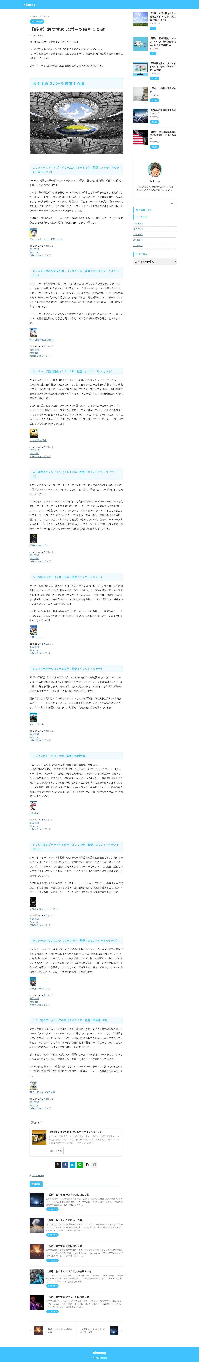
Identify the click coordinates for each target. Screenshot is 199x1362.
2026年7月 (138, 229)
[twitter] (58, 1165)
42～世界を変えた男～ (41, 339)
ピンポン (34, 812)
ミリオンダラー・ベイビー (44, 908)
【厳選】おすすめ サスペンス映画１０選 (67, 1194)
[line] (80, 1165)
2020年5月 (138, 234)
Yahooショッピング (40, 255)
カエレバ (48, 245)
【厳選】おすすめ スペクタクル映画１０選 (68, 1271)
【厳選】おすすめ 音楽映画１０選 (64, 1245)
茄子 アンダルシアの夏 (42, 1092)
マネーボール (37, 724)
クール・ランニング (40, 988)
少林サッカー (37, 637)
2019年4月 (138, 245)
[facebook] (65, 1165)
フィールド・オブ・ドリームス (46, 239)
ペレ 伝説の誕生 (38, 440)
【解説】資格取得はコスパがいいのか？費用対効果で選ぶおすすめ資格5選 (163, 41)
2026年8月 (138, 223)
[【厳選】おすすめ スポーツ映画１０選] (72, 1165)
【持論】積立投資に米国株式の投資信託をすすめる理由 (163, 135)
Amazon (34, 252)
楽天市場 (34, 249)
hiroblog (29, 5)
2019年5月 (138, 240)
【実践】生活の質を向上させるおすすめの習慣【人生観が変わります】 (163, 16)
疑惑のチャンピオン (40, 545)
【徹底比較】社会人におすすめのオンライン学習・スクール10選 (163, 66)
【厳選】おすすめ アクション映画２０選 (67, 1296)
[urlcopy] (94, 1165)
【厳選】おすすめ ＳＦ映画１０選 (64, 1220)
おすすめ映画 (38, 1175)
